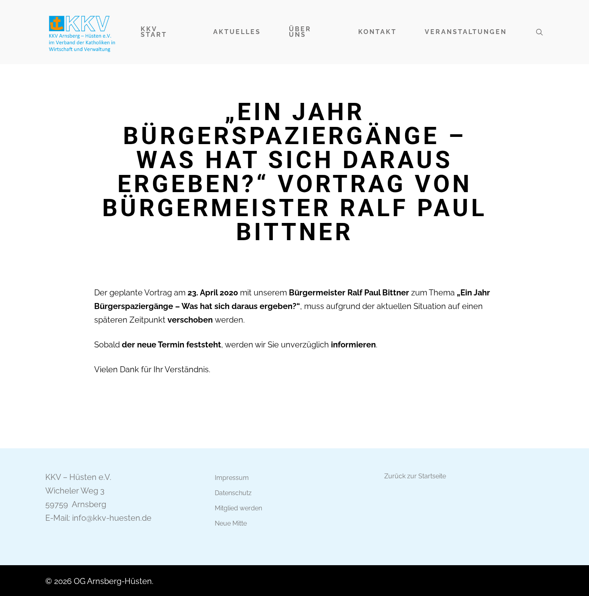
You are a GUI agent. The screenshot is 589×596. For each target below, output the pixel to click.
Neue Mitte (231, 523)
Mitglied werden (238, 508)
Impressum (232, 478)
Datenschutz (233, 493)
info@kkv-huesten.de (111, 518)
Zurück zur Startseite (415, 476)
